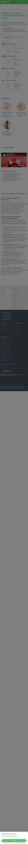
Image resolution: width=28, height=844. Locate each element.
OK (14, 840)
